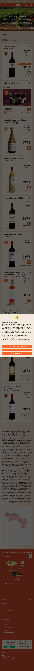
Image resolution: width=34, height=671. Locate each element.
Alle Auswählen (16, 353)
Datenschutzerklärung (8, 342)
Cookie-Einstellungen (16, 346)
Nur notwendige (16, 350)
